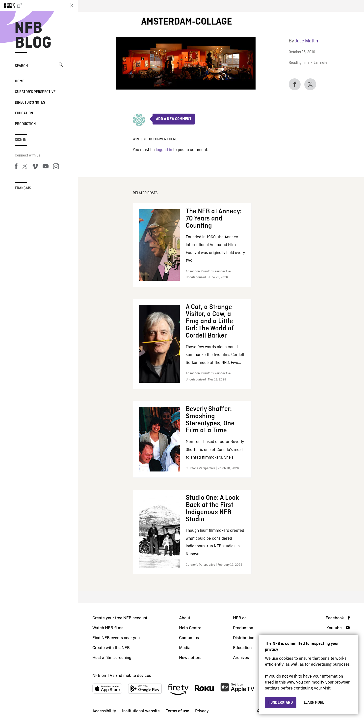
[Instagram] (56, 167)
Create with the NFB (111, 647)
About (184, 618)
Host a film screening (111, 657)
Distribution (243, 637)
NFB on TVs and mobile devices (121, 675)
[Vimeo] (35, 167)
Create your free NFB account (119, 618)
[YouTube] (46, 167)
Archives (241, 657)
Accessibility (104, 711)
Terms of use (177, 711)
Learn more (314, 703)
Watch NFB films (107, 628)
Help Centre (190, 628)
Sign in (20, 140)
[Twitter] (25, 167)
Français (23, 188)
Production (25, 124)
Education (24, 113)
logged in (164, 150)
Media (184, 647)
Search (21, 66)
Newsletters (190, 657)
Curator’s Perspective (35, 92)
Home (19, 81)
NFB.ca (240, 618)
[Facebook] (16, 167)
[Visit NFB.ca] (33, 5)
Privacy (202, 711)
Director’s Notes (30, 103)
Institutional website (141, 711)
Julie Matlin (306, 40)
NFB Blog (33, 36)
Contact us (189, 637)
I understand (280, 703)
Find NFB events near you (116, 637)
